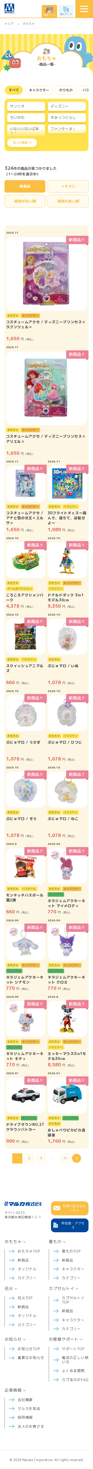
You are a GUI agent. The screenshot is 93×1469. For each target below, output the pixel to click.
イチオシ (68, 186)
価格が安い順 (25, 201)
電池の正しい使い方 (75, 1359)
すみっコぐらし (63, 117)
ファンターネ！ (63, 128)
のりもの (66, 90)
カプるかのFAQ (75, 1379)
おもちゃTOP (29, 1251)
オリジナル (27, 1269)
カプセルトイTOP (73, 1299)
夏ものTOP (71, 1251)
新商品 (25, 186)
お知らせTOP (29, 1348)
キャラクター (39, 90)
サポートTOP (73, 1348)
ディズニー (60, 106)
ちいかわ (17, 117)
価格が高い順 (68, 201)
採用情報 (25, 1417)
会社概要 (25, 1399)
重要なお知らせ (31, 1357)
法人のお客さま (31, 1426)
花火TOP (25, 1297)
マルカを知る (29, 1408)
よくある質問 (73, 1370)
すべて (14, 90)
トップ (9, 24)
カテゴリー (27, 1277)
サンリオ (17, 106)
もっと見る (20, 142)
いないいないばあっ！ (24, 130)
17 (65, 1158)
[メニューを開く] (84, 9)
